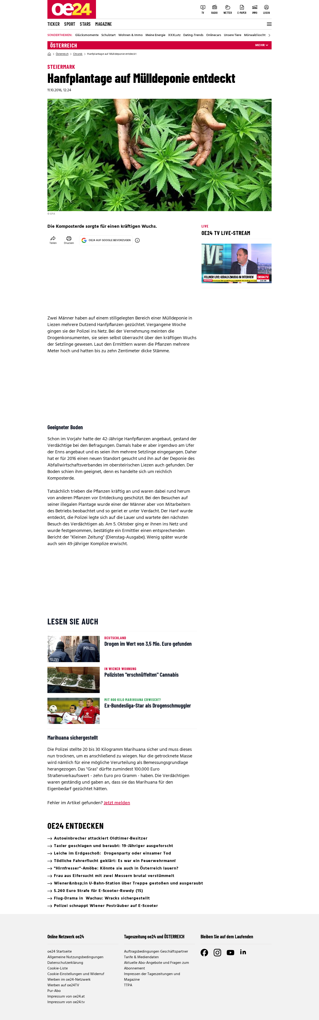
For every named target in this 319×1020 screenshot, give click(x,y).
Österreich (63, 45)
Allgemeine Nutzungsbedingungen (75, 957)
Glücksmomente (87, 35)
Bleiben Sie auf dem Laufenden (227, 936)
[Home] (49, 54)
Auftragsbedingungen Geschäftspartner (156, 952)
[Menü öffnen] (268, 24)
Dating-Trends (193, 35)
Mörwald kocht (255, 35)
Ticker (53, 24)
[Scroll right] (269, 35)
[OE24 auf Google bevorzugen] (137, 240)
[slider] (224, 276)
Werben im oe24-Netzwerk (69, 980)
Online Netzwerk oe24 (65, 936)
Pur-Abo (54, 991)
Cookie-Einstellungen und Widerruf (75, 974)
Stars (85, 24)
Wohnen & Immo (130, 35)
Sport (69, 24)
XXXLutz (174, 35)
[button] (209, 275)
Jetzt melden (117, 803)
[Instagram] (217, 952)
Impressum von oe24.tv (66, 1002)
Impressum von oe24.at (66, 997)
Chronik (77, 54)
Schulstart (108, 35)
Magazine (103, 24)
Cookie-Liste (57, 968)
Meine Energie (155, 35)
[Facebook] (204, 952)
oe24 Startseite (59, 952)
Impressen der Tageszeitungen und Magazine (152, 977)
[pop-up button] (256, 275)
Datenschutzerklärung (65, 963)
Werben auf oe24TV (63, 985)
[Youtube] (230, 952)
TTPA (128, 985)
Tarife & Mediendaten (141, 957)
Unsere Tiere (232, 35)
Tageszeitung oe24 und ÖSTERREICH (154, 936)
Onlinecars (213, 35)
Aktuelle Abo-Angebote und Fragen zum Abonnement (156, 966)
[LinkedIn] (243, 952)
